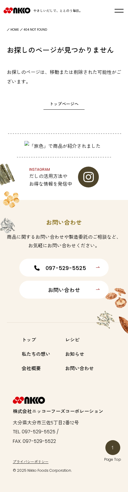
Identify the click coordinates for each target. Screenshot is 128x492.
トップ (29, 339)
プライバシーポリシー (31, 461)
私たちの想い (36, 353)
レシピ (72, 339)
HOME (14, 29)
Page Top (112, 459)
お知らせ (74, 353)
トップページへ (64, 104)
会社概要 (31, 368)
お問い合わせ (64, 290)
